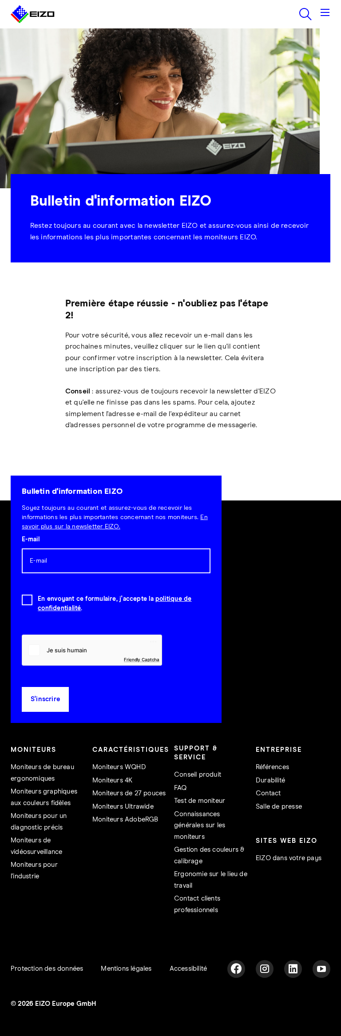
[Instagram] (265, 969)
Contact (268, 793)
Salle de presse (279, 806)
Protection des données (47, 968)
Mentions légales (126, 968)
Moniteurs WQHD (119, 767)
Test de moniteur (199, 801)
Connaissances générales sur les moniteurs (199, 825)
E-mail (31, 539)
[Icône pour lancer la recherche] (305, 14)
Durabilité (270, 780)
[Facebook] (236, 969)
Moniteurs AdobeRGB (125, 819)
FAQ (180, 788)
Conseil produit (197, 774)
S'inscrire (45, 699)
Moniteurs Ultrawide (123, 806)
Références (272, 767)
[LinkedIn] (293, 969)
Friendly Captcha (141, 659)
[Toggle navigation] (325, 14)
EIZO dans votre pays (288, 858)
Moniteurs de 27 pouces (129, 793)
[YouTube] (321, 969)
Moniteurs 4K (112, 780)
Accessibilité (188, 968)
